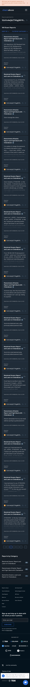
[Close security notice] (27, 3)
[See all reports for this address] (25, 67)
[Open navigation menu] (26, 10)
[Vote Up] (23, 38)
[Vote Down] (25, 38)
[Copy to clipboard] (27, 20)
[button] (26, 10)
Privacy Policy (9, 630)
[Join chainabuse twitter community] (3, 665)
